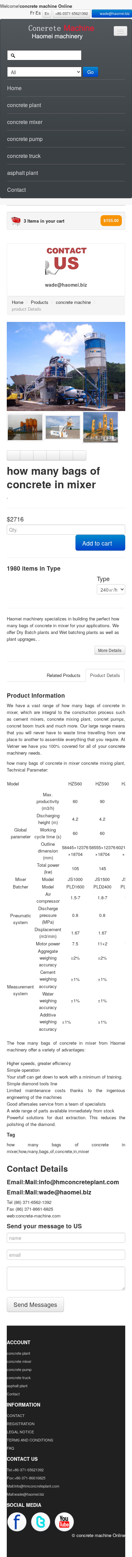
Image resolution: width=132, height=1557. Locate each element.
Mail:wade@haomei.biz (58, 1192)
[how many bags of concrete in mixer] (66, 366)
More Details (110, 650)
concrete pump (25, 139)
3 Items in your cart (44, 221)
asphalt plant (22, 173)
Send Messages (35, 1304)
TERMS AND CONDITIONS (30, 1439)
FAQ (10, 1448)
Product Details (105, 675)
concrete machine (73, 302)
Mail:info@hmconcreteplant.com (72, 1181)
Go (90, 71)
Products (39, 302)
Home (14, 88)
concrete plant (24, 105)
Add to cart (98, 543)
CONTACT (16, 1415)
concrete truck (24, 156)
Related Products (64, 675)
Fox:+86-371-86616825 (26, 1477)
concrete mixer (24, 122)
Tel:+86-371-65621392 (25, 1469)
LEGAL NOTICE (20, 1431)
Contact (16, 189)
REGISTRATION (21, 1423)
